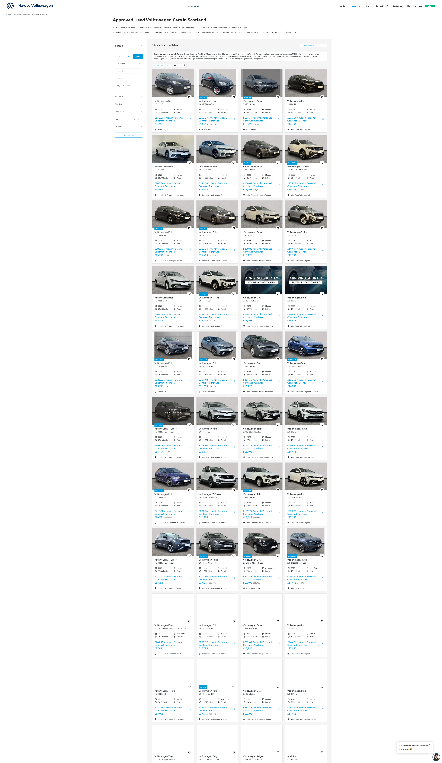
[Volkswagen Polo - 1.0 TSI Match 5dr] (262, 607)
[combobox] (129, 63)
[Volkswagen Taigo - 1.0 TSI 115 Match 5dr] (217, 542)
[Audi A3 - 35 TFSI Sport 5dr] (306, 739)
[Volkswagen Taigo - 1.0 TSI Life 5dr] (306, 411)
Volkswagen (35, 14)
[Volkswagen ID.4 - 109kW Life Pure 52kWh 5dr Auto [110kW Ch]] (173, 607)
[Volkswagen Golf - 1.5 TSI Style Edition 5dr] (262, 280)
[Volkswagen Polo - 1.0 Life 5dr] (306, 83)
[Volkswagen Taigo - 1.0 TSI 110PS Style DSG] (306, 542)
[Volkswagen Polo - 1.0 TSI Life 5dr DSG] (217, 673)
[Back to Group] (193, 6)
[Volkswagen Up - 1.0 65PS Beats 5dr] (217, 83)
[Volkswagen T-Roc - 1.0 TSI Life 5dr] (306, 214)
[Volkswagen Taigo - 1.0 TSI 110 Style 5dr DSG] (173, 739)
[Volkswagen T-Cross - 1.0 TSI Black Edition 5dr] (306, 149)
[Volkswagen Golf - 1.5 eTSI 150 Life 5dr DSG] (262, 542)
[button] (175, 65)
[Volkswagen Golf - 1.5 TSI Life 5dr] (262, 345)
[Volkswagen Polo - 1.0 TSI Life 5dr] (262, 83)
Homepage (26, 14)
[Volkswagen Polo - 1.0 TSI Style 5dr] (173, 280)
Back (9, 14)
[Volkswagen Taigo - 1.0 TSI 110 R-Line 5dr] (262, 411)
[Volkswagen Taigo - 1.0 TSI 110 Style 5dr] (306, 345)
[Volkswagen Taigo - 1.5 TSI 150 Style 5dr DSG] (262, 739)
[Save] (189, 97)
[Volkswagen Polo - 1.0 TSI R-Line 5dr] (217, 345)
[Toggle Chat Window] (436, 757)
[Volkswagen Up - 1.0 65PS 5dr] (173, 83)
